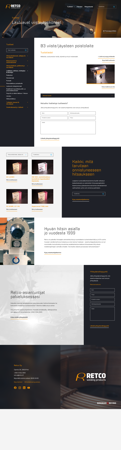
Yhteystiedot (89, 6)
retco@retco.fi (15, 312)
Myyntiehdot (18, 382)
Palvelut (79, 6)
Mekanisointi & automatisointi (11, 61)
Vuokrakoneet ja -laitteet (14, 107)
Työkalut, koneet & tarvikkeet (12, 103)
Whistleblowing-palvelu (32, 382)
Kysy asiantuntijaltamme (80, 199)
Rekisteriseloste (95, 284)
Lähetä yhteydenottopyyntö (50, 138)
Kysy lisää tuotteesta (108, 60)
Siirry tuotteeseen (11, 180)
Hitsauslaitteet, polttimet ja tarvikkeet (15, 66)
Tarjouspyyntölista (110, 31)
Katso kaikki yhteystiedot (19, 317)
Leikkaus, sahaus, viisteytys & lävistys (15, 71)
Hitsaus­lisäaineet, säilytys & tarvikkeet (15, 56)
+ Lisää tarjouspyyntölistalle (106, 56)
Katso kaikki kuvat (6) (108, 87)
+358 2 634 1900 (36, 312)
